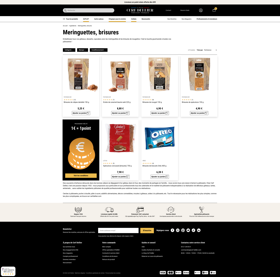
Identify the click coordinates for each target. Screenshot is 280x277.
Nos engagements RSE (70, 250)
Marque (82, 50)
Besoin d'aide (184, 10)
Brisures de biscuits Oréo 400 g (154, 166)
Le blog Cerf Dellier (148, 253)
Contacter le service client (110, 253)
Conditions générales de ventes (95, 273)
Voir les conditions (81, 176)
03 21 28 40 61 (186, 247)
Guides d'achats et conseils (151, 250)
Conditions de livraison (110, 256)
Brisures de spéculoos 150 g (193, 102)
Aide (143, 247)
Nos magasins (68, 253)
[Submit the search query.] (65, 10)
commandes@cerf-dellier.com (191, 250)
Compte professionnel (70, 256)
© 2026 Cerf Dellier (68, 273)
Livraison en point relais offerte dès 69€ (140, 2)
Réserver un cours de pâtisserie (152, 256)
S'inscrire (147, 230)
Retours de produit (108, 259)
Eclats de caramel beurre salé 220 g (116, 102)
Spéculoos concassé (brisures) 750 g (117, 166)
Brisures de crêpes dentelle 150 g (76, 102)
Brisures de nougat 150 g (152, 102)
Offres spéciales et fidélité (111, 250)
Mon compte (106, 247)
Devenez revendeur (69, 259)
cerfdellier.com (95, 196)
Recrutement (67, 263)
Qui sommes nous (69, 247)
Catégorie (68, 50)
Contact (168, 10)
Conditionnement (98, 50)
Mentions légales (80, 273)
